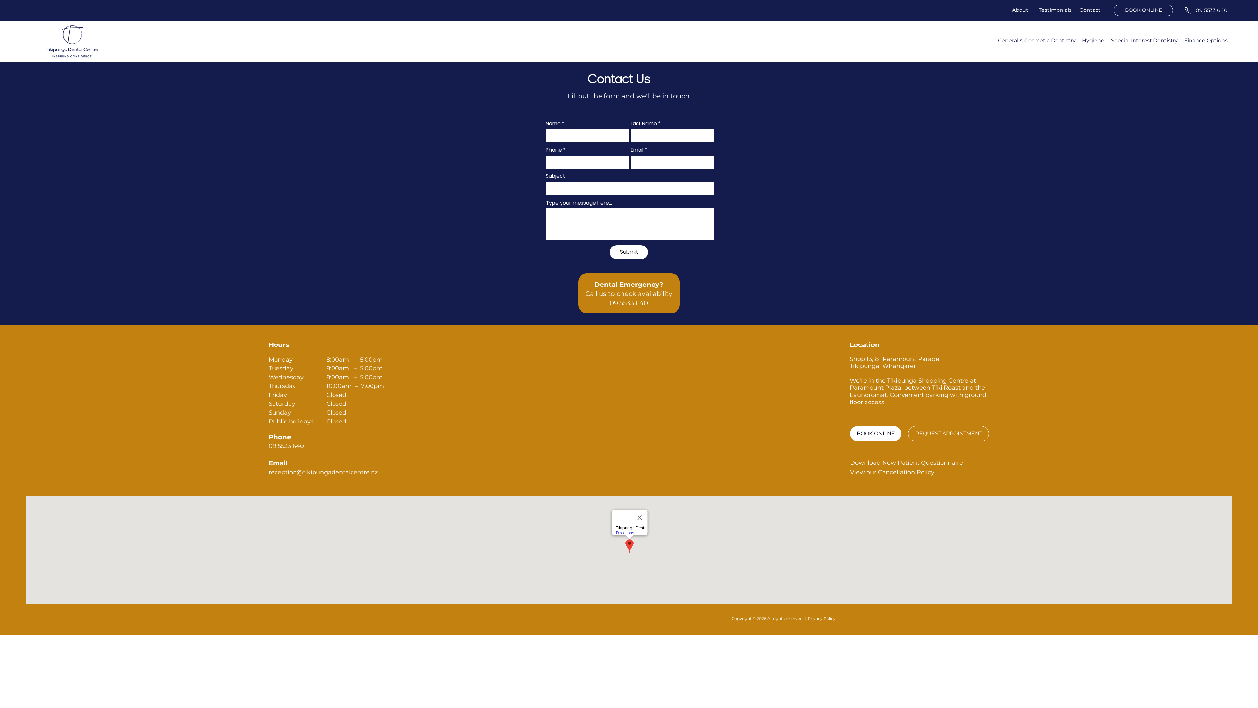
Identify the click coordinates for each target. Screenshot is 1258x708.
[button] (1144, 40)
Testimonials (1056, 10)
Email (637, 150)
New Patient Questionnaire (922, 462)
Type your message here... (579, 203)
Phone (554, 150)
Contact (1090, 10)
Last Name (644, 123)
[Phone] (1188, 10)
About (1020, 10)
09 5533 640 (629, 303)
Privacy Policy (822, 618)
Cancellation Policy (906, 472)
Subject (555, 176)
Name (553, 123)
